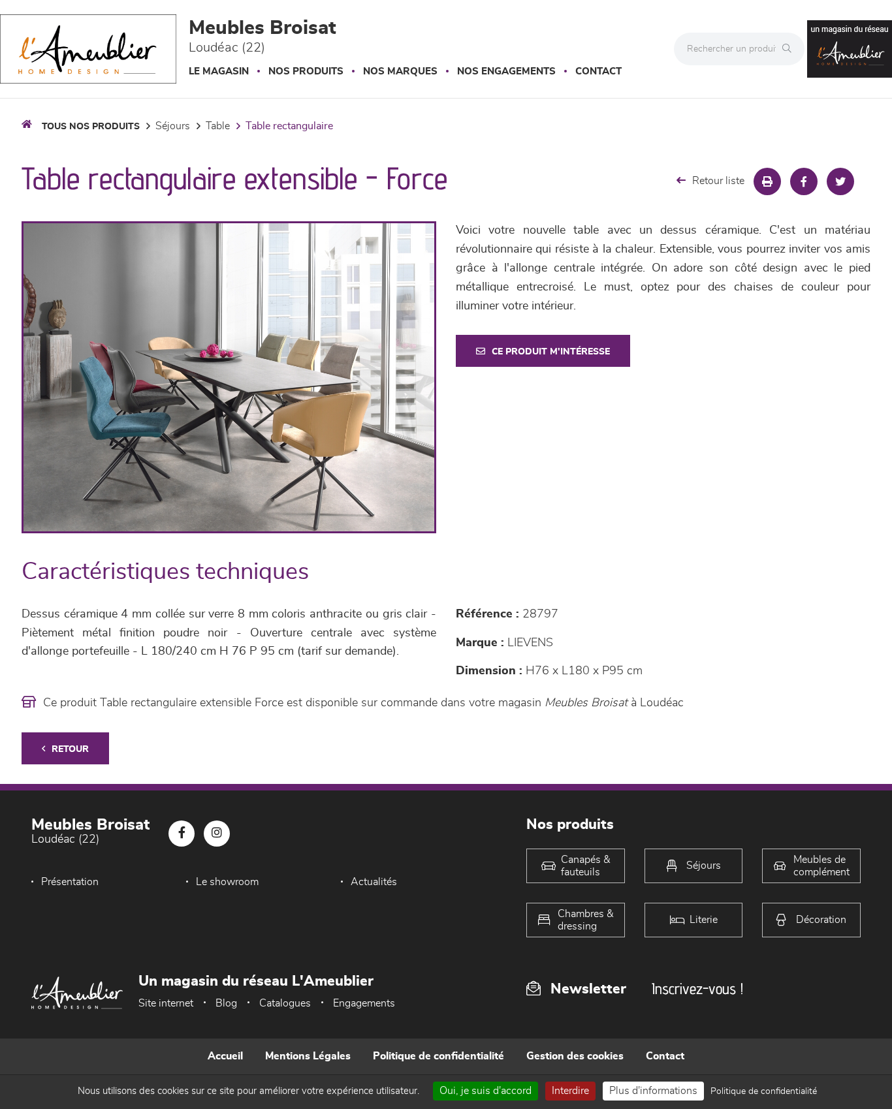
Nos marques (400, 71)
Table (218, 126)
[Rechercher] (790, 49)
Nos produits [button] (305, 71)
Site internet (165, 1003)
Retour (70, 749)
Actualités (374, 882)
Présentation (70, 882)
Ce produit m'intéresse (551, 351)
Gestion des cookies (575, 1056)
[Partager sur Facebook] (804, 181)
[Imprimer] (767, 181)
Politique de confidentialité (438, 1056)
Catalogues (285, 1003)
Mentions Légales (308, 1056)
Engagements (364, 1003)
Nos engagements (506, 71)
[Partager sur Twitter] (840, 181)
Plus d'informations (653, 1091)
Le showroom (227, 882)
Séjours (172, 126)
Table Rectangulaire (289, 126)
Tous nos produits (91, 126)
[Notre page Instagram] (217, 833)
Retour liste (718, 181)
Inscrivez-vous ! (697, 988)
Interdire (570, 1091)
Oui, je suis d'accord (485, 1091)
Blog (226, 1003)
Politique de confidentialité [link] (763, 1091)
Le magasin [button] (219, 71)
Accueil (225, 1056)
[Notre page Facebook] (181, 833)
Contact (598, 71)
